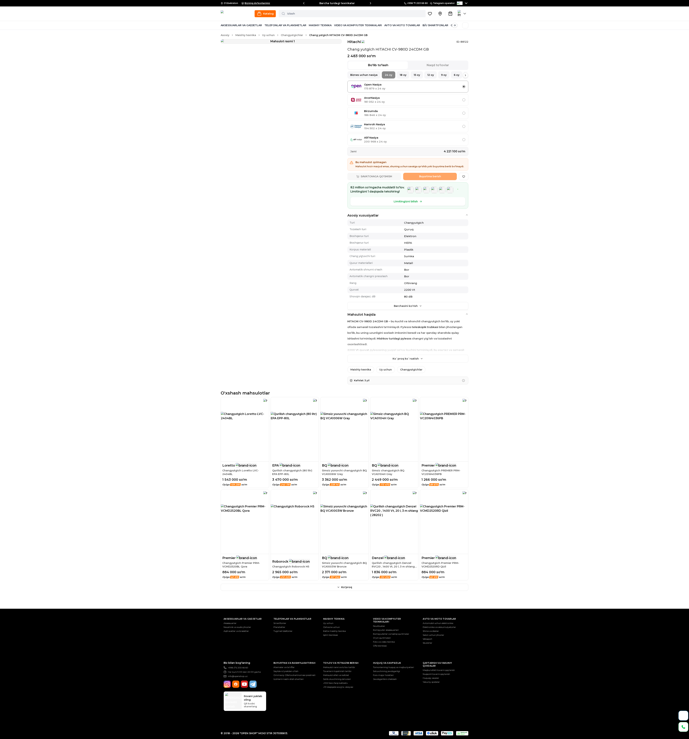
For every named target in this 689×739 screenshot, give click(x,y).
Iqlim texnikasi (330, 635)
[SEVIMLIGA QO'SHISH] (463, 176)
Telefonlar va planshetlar (292, 618)
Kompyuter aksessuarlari (386, 630)
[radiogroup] (407, 113)
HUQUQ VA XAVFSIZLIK (387, 663)
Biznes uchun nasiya (364, 75)
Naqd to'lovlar (437, 65)
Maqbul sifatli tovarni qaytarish (439, 670)
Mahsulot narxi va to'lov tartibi (339, 667)
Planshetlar (279, 627)
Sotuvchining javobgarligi (386, 671)
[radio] (463, 86)
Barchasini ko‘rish (406, 306)
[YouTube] (244, 684)
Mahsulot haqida (361, 315)
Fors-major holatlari (383, 675)
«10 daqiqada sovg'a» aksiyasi (338, 687)
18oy (403, 75)
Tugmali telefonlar (282, 631)
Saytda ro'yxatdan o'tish (285, 671)
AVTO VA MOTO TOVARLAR (402, 25)
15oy (417, 75)
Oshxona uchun (331, 627)
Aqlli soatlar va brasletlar (236, 631)
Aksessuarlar (230, 623)
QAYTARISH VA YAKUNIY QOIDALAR (437, 664)
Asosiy (225, 35)
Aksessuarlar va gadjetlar (243, 618)
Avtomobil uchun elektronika (438, 623)
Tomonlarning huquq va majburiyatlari (393, 667)
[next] (465, 75)
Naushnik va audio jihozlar (237, 627)
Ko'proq (346, 587)
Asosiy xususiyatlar (363, 215)
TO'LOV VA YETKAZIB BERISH (341, 663)
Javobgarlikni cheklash (385, 679)
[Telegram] (253, 684)
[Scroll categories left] (223, 25)
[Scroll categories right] (454, 25)
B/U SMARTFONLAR (435, 25)
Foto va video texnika (384, 641)
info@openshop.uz (238, 676)
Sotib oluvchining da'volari (337, 679)
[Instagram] (227, 684)
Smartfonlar (279, 623)
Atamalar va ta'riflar (284, 667)
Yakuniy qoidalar (431, 682)
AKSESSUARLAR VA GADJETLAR (241, 25)
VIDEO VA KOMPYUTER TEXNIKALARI (358, 25)
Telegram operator (444, 3)
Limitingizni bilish (406, 201)
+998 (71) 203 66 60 (238, 667)
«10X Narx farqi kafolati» (335, 683)
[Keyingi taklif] (370, 3)
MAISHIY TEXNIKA (320, 25)
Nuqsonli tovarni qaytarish (436, 674)
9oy (444, 75)
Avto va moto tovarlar (439, 618)
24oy (388, 75)
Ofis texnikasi (380, 645)
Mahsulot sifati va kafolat (336, 675)
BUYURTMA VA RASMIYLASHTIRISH (294, 663)
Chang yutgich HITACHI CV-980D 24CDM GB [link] (338, 35)
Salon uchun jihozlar (433, 635)
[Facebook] (235, 684)
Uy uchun (268, 35)
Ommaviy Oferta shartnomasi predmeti (294, 675)
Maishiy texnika (245, 35)
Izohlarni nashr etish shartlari (288, 679)
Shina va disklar (431, 631)
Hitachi (354, 42)
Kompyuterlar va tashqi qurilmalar (391, 634)
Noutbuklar (379, 626)
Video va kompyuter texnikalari (387, 620)
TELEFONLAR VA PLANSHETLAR (285, 25)
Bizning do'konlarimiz (257, 3)
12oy (430, 75)
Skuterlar (427, 642)
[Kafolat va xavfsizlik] (463, 380)
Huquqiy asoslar (431, 678)
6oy (456, 75)
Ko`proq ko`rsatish (406, 358)
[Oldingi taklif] (303, 3)
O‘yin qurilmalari (382, 637)
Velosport (427, 639)
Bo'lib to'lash (378, 65)
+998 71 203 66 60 (417, 3)
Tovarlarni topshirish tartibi (337, 671)
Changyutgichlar (292, 35)
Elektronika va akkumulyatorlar (439, 627)
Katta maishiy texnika (334, 631)
